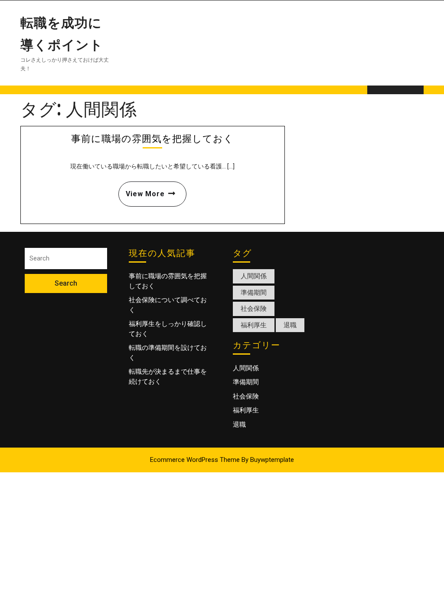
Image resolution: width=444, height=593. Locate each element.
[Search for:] (66, 258)
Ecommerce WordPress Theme (195, 460)
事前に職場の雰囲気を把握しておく (152, 138)
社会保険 (254, 309)
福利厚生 (254, 325)
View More (141, 189)
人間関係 (254, 276)
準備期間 (254, 292)
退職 (290, 325)
